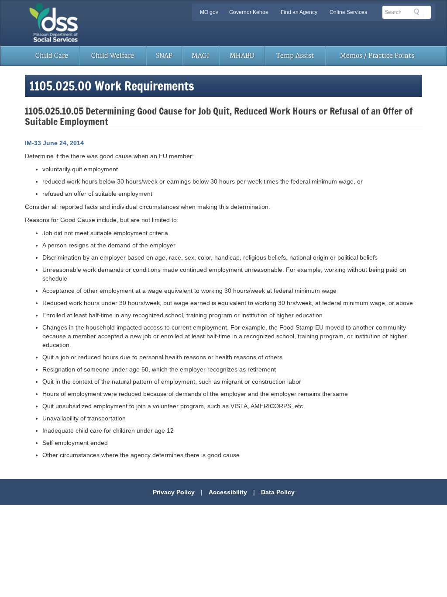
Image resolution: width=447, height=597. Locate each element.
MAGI (200, 55)
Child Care (51, 55)
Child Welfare (112, 55)
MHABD (242, 55)
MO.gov (209, 12)
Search (419, 13)
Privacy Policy (174, 492)
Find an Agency (299, 12)
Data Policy (278, 492)
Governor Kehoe (248, 12)
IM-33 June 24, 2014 (54, 142)
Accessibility (228, 492)
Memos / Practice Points (377, 55)
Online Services (348, 12)
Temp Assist (295, 55)
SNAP (164, 55)
